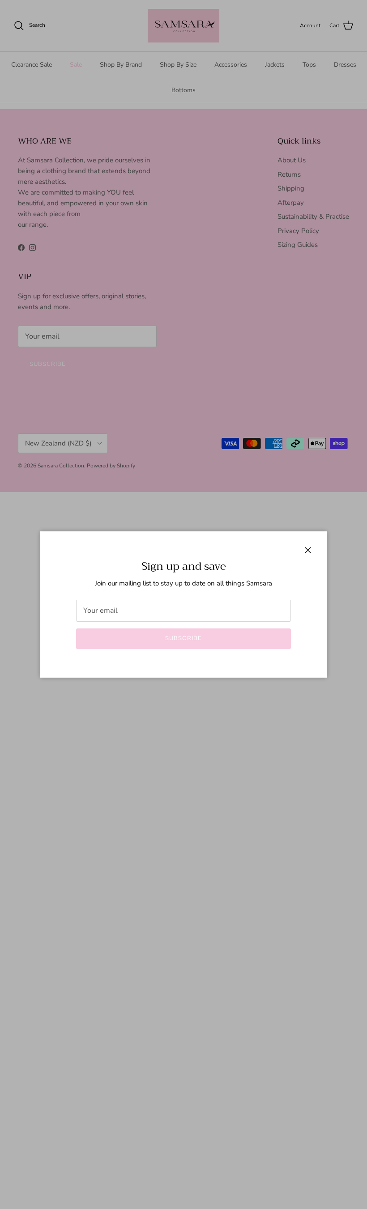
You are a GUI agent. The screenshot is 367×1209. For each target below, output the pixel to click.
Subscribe (183, 638)
